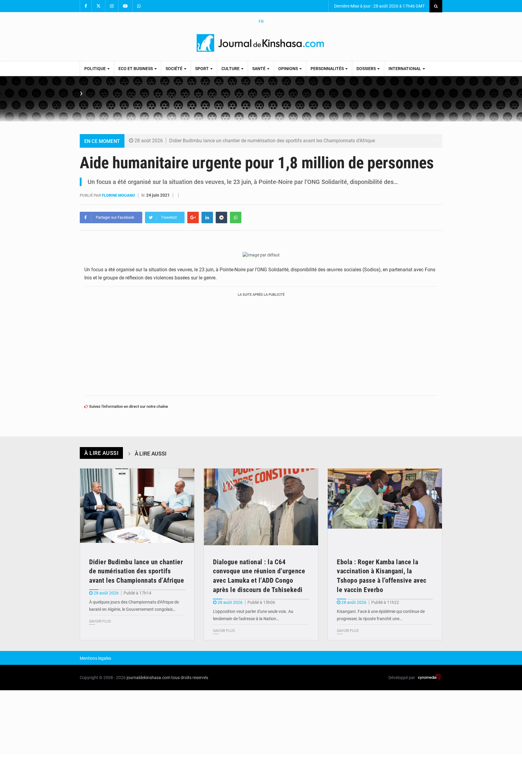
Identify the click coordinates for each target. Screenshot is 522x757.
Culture (230, 68)
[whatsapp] (235, 217)
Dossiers (366, 68)
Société (174, 68)
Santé (259, 68)
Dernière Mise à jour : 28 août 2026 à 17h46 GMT (379, 6)
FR (261, 21)
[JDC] (261, 43)
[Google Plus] (193, 217)
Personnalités (328, 68)
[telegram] (221, 217)
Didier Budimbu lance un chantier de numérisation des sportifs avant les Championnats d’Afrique (272, 140)
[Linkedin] (207, 217)
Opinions (288, 68)
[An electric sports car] (137, 507)
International (405, 68)
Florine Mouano (119, 195)
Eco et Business (136, 68)
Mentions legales (95, 658)
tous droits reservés (189, 677)
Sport (202, 68)
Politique (95, 68)
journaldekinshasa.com (148, 677)
